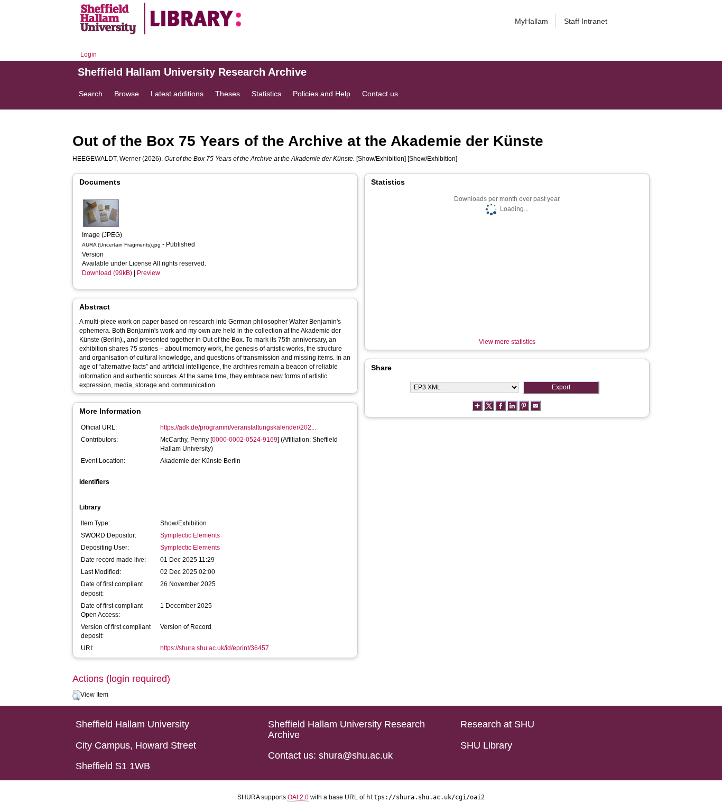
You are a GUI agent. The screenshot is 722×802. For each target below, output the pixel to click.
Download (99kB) (107, 273)
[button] (76, 695)
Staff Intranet (585, 21)
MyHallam (531, 21)
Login (88, 54)
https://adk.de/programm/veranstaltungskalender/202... (238, 427)
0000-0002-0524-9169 (244, 439)
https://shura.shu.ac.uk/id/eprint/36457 (214, 648)
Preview (148, 273)
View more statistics (507, 341)
